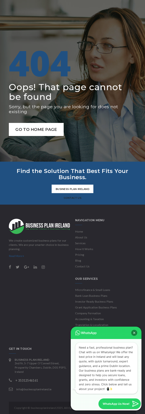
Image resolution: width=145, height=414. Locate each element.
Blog (78, 260)
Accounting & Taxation (89, 319)
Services (80, 243)
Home (79, 231)
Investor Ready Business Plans (94, 301)
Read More (15, 255)
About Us (81, 237)
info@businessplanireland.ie (34, 389)
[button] (134, 333)
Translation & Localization (91, 324)
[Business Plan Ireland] (39, 226)
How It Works (84, 249)
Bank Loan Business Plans (91, 295)
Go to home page (36, 129)
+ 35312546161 (26, 380)
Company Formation (88, 313)
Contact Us (82, 266)
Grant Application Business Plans (96, 307)
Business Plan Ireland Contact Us (72, 190)
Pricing (79, 254)
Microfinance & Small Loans (92, 289)
